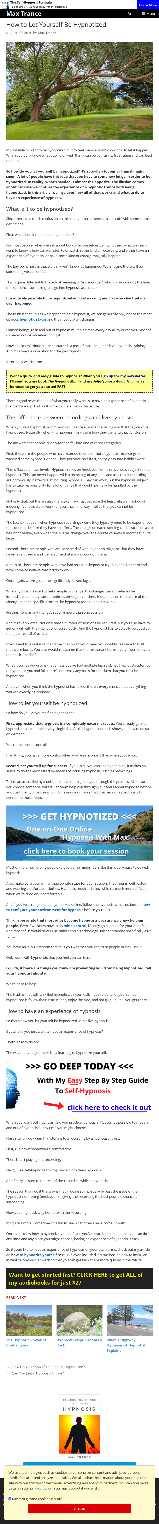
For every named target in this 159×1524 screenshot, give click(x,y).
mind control (75, 925)
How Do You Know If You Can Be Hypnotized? (48, 1366)
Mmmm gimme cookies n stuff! (37, 1498)
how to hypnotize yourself (34, 1254)
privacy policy (41, 1488)
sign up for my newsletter (123, 376)
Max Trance (24, 13)
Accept (79, 1508)
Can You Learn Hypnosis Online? (38, 1373)
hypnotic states (33, 319)
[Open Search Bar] (129, 13)
